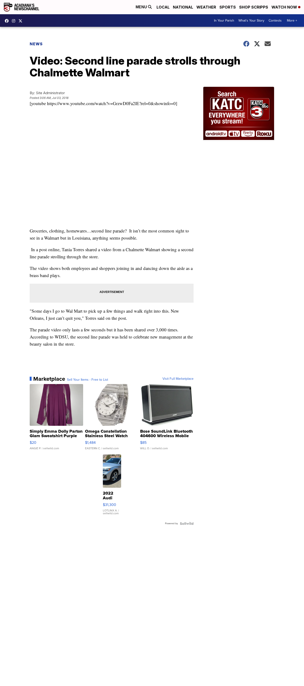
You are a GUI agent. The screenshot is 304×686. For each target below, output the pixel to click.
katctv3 (8, 21)
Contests (275, 20)
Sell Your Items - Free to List (87, 379)
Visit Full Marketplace (178, 378)
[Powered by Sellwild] (187, 523)
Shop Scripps (253, 7)
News (36, 44)
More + (292, 20)
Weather (206, 7)
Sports (227, 7)
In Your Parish (224, 20)
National (183, 7)
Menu (142, 7)
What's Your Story (251, 20)
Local (163, 7)
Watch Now (284, 7)
